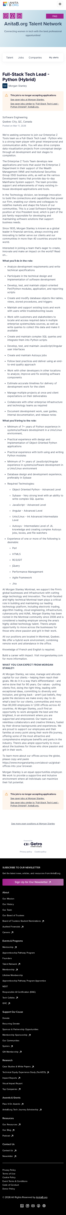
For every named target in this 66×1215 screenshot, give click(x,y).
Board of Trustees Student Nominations (21, 920)
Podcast (6, 1135)
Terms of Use (8, 1173)
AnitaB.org (41, 1197)
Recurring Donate (11, 1023)
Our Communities (10, 1040)
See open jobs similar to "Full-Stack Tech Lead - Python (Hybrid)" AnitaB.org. (34, 105)
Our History (8, 904)
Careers (6, 932)
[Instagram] (5, 16)
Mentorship (8, 947)
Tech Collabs (8, 997)
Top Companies (9, 1089)
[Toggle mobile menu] (60, 4)
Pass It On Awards (11, 1103)
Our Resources (9, 1124)
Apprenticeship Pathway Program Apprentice (24, 980)
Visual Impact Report (12, 1083)
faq (54, 16)
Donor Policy (8, 1188)
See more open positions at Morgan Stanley (33, 823)
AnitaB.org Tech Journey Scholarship (20, 1109)
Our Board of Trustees (13, 915)
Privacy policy (26, 852)
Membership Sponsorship (14, 1034)
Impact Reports (9, 1077)
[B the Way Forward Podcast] (44, 1206)
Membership (8, 969)
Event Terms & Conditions (14, 1181)
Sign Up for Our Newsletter (31, 882)
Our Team (7, 909)
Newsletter (7, 1156)
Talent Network (9, 964)
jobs (21, 57)
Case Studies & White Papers (16, 1066)
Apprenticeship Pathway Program (18, 952)
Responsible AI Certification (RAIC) (19, 991)
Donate (6, 1018)
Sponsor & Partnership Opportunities (20, 1029)
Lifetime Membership (12, 975)
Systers (6, 1046)
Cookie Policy (9, 1177)
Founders (7, 958)
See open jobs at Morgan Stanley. (27, 99)
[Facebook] (12, 16)
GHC (4, 1003)
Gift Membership (10, 1051)
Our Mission (8, 898)
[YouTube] (33, 1206)
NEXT (5, 986)
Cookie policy (40, 852)
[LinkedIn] (19, 16)
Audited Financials (11, 926)
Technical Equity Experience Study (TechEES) (24, 1072)
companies (35, 57)
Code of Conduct (10, 1184)
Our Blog (6, 1130)
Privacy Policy (9, 1169)
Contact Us (7, 1150)
